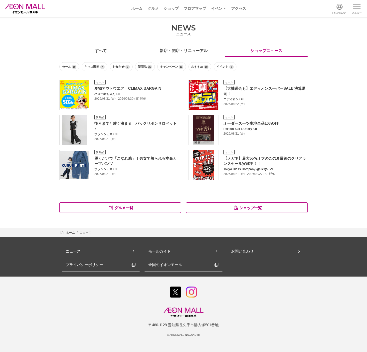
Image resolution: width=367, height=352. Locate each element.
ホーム (71, 232)
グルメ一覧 (124, 208)
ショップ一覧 (250, 208)
